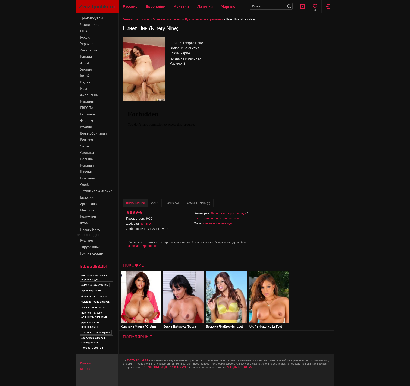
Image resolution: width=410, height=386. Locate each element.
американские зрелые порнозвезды (94, 277)
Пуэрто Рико (90, 229)
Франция (87, 120)
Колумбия (88, 216)
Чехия (85, 146)
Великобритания (93, 133)
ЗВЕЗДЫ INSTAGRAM (239, 367)
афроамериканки (91, 290)
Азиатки (181, 6)
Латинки (205, 6)
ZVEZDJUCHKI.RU (137, 360)
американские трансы (94, 285)
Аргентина (88, 203)
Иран (84, 88)
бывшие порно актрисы (95, 301)
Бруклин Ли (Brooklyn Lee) (224, 326)
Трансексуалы (91, 18)
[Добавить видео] (302, 6)
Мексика (87, 210)
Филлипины (89, 95)
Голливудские (91, 253)
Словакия (88, 152)
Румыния (87, 178)
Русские (130, 6)
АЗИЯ (84, 63)
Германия (88, 114)
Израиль (87, 101)
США (84, 31)
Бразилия (87, 197)
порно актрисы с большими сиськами (94, 315)
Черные (228, 6)
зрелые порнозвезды (94, 307)
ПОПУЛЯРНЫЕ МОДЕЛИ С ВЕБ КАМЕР (165, 367)
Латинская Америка (96, 191)
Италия (86, 127)
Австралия (88, 50)
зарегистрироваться (142, 246)
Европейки (155, 6)
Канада (86, 56)
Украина (87, 43)
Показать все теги (92, 347)
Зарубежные (90, 247)
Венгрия (86, 139)
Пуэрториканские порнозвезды (216, 218)
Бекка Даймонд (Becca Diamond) (179, 328)
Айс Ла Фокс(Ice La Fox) (265, 326)
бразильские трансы (94, 296)
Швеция (86, 171)
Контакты (87, 369)
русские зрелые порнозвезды (90, 324)
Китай (85, 75)
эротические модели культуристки (93, 340)
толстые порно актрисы (95, 332)
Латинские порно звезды (228, 213)
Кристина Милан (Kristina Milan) (139, 328)
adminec (146, 223)
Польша (86, 159)
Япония (86, 69)
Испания (87, 165)
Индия (85, 82)
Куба (84, 223)
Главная (86, 363)
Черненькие (89, 24)
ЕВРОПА (86, 107)
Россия (85, 37)
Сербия (86, 184)
